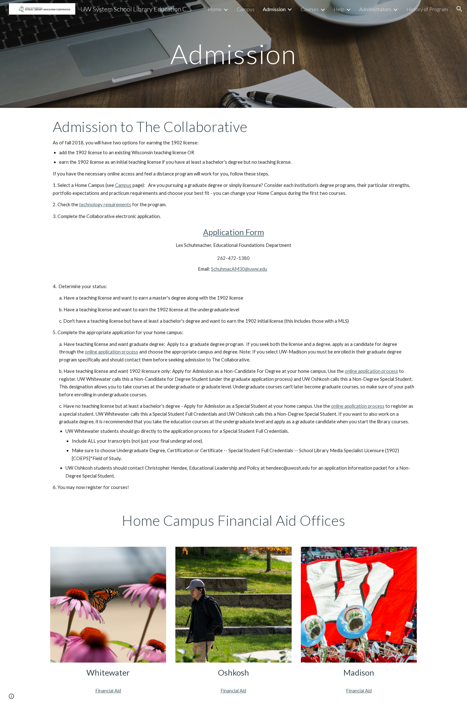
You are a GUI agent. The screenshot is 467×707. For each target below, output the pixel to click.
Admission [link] (274, 9)
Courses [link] (310, 9)
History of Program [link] (427, 9)
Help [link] (339, 9)
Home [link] (215, 9)
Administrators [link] (375, 9)
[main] (233, 54)
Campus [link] (245, 9)
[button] (459, 9)
